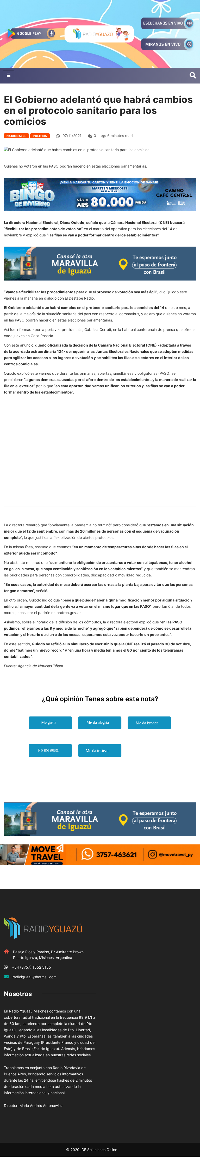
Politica (40, 136)
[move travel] (100, 854)
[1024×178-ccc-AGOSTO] (100, 194)
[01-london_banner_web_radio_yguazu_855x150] (100, 263)
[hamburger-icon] (8, 75)
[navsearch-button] (193, 75)
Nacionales (16, 136)
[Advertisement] (100, 510)
